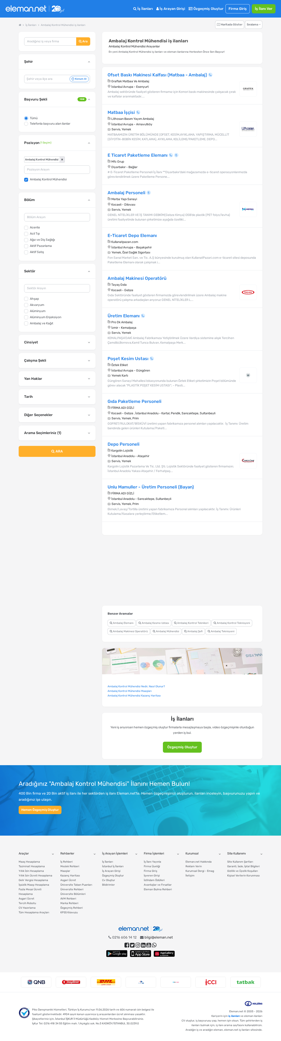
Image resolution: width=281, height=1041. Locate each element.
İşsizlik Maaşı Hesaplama (34, 884)
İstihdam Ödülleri (154, 880)
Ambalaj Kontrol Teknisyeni (233, 623)
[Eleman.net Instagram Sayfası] (137, 945)
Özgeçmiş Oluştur (208, 9)
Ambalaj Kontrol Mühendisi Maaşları (130, 691)
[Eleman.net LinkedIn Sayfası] (143, 945)
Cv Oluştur (108, 880)
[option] (36, 982)
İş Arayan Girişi (172, 9)
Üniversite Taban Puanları (76, 884)
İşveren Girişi (152, 875)
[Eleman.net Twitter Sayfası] (132, 945)
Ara (85, 41)
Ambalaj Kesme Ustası (155, 623)
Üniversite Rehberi (71, 889)
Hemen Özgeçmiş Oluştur (40, 810)
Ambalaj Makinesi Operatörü (130, 631)
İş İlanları (145, 9)
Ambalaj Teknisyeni (222, 631)
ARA (59, 451)
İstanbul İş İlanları (113, 866)
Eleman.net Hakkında (199, 861)
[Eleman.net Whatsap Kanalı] (154, 945)
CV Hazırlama (27, 907)
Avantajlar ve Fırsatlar (158, 884)
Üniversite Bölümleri (73, 894)
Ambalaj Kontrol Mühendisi (48, 179)
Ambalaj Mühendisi (167, 631)
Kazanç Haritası (70, 875)
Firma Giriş (238, 9)
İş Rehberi (66, 861)
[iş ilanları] (34, 9)
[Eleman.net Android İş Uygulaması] (116, 953)
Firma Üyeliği (152, 866)
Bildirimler (108, 884)
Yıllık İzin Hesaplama (31, 870)
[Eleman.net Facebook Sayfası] (126, 945)
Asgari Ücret (26, 898)
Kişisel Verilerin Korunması (243, 875)
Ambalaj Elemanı (122, 623)
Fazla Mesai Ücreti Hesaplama (30, 892)
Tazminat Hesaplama (32, 866)
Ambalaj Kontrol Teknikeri (193, 623)
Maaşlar (65, 870)
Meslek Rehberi (69, 866)
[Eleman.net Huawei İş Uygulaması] (164, 953)
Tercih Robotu (27, 903)
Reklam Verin (194, 866)
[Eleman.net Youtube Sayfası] (148, 945)
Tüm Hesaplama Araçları (34, 912)
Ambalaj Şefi (195, 631)
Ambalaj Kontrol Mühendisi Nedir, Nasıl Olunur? (136, 686)
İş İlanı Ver (263, 9)
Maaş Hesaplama (29, 861)
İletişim (190, 875)
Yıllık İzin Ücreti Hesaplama (35, 875)
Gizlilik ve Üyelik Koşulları (242, 870)
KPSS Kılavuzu (69, 912)
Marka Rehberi (69, 903)
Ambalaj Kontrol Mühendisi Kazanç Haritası (134, 695)
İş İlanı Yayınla (152, 861)
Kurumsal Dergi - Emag (200, 870)
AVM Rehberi (68, 898)
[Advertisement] (57, 496)
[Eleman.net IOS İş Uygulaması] (140, 953)
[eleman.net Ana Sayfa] (20, 25)
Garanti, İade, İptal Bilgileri (243, 866)
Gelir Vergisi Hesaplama (33, 880)
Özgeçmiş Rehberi (71, 907)
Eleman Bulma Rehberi (158, 889)
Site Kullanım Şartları (240, 861)
